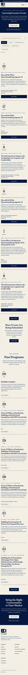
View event (14, 96)
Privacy (17, 653)
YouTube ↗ (4, 663)
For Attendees (18, 651)
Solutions (3, 649)
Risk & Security (5, 49)
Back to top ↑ (3, 672)
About (2, 647)
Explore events (14, 25)
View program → (5, 395)
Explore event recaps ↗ (14, 620)
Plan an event (14, 616)
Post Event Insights (20, 649)
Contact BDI (14, 340)
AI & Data (10, 42)
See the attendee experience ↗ (14, 29)
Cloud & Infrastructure (19, 42)
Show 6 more (14, 589)
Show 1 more (14, 318)
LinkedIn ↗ (4, 660)
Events (16, 647)
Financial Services (5, 45)
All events (4, 42)
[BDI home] (3, 5)
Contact (3, 653)
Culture (3, 651)
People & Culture (15, 45)
